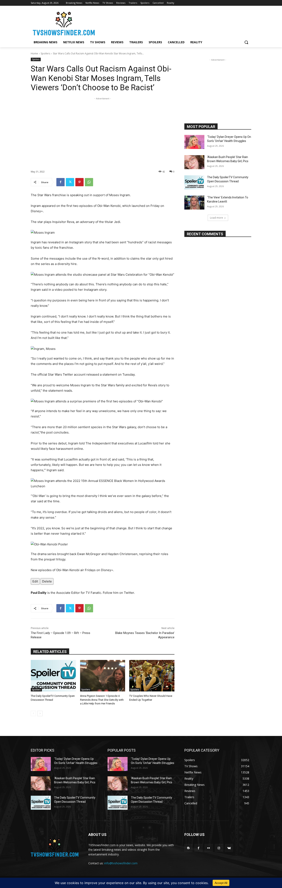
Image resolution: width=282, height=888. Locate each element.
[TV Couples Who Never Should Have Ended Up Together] (151, 675)
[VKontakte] (229, 848)
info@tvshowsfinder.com (120, 863)
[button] (246, 42)
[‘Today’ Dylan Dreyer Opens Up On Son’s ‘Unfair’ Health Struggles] (194, 142)
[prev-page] (33, 713)
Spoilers (45, 53)
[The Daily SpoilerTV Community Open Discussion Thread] (53, 675)
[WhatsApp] (89, 182)
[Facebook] (60, 182)
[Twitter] (70, 182)
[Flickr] (209, 848)
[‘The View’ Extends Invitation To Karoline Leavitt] (194, 203)
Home (34, 53)
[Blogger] (188, 848)
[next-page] (40, 713)
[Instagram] (219, 848)
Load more (216, 217)
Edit (35, 581)
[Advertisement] (102, 129)
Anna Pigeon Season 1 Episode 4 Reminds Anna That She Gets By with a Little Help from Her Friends (102, 699)
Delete (47, 581)
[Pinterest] (79, 182)
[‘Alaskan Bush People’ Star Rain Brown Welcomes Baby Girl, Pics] (194, 162)
